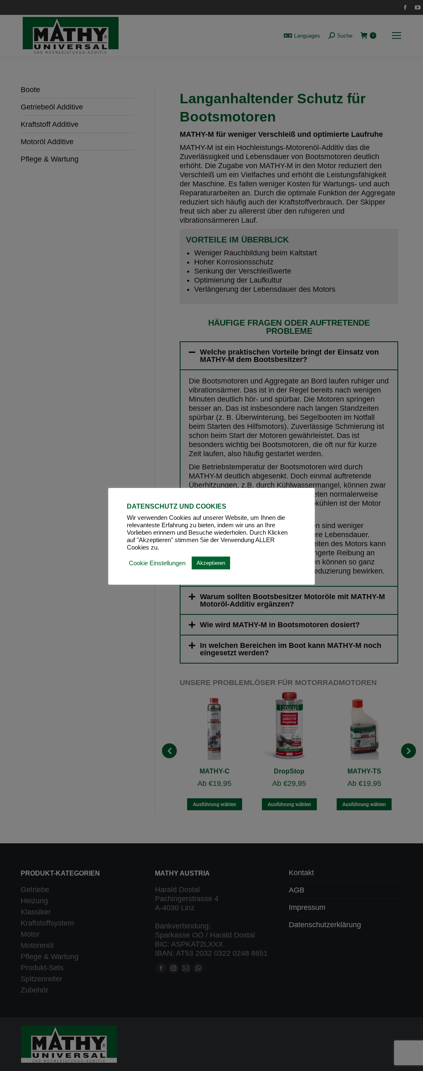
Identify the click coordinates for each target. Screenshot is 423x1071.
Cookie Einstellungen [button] (157, 563)
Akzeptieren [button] (211, 563)
